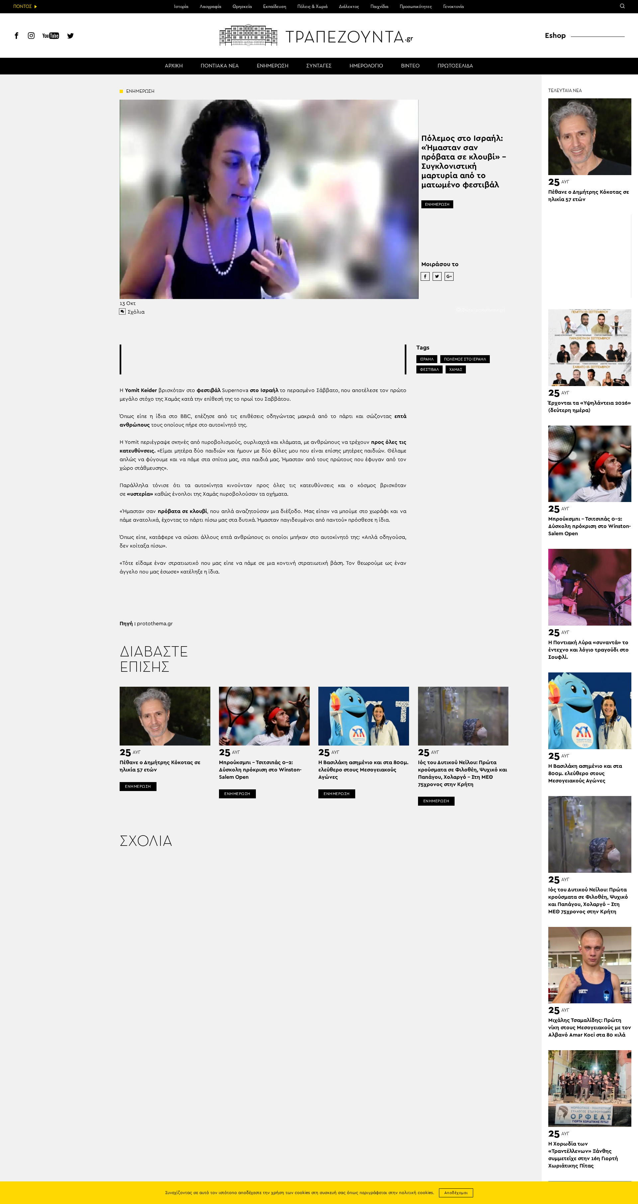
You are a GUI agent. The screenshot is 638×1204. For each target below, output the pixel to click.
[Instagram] (31, 36)
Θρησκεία (242, 6)
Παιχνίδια (379, 6)
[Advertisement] (263, 359)
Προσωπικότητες (416, 6)
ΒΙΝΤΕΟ (410, 66)
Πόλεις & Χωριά (312, 6)
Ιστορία (181, 6)
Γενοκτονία (453, 6)
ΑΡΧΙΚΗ (174, 66)
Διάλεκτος (349, 6)
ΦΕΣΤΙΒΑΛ (429, 369)
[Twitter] (70, 36)
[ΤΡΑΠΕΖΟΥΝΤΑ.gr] (319, 34)
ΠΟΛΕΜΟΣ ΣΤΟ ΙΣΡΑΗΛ (465, 359)
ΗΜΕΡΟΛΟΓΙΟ (366, 66)
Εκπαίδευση (274, 6)
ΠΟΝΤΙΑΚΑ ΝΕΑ (220, 66)
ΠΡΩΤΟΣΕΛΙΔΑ (455, 66)
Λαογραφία (210, 6)
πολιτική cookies (416, 1193)
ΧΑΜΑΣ (455, 369)
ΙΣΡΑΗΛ (427, 359)
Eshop (555, 35)
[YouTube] (51, 36)
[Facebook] (16, 36)
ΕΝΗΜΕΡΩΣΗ (272, 66)
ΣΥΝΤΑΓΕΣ (319, 66)
